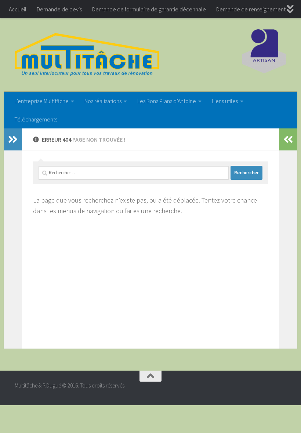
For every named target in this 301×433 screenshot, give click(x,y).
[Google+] (281, 388)
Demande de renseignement (251, 9)
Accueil (17, 9)
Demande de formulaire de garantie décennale (149, 9)
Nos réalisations (103, 101)
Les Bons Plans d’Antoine (166, 101)
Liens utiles (225, 101)
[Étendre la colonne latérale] (13, 139)
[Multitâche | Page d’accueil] (87, 55)
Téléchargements (35, 119)
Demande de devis (59, 9)
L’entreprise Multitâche (41, 101)
